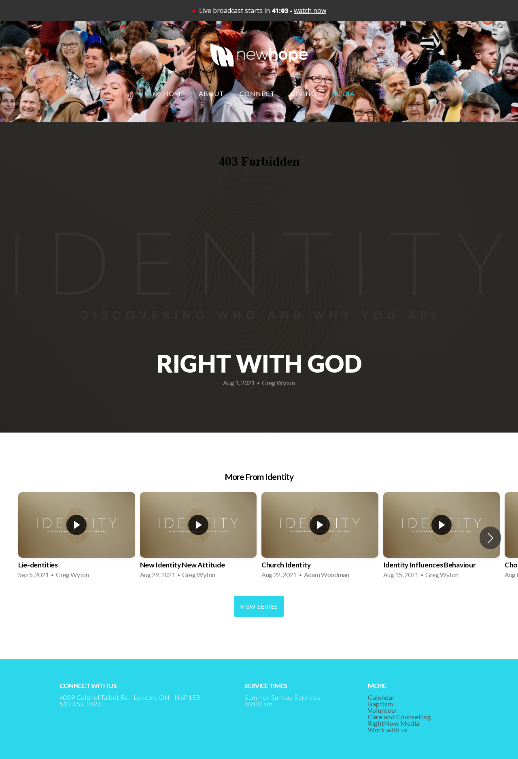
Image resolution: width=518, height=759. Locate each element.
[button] (490, 538)
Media (343, 93)
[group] (76, 538)
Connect (258, 93)
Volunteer (382, 710)
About (212, 93)
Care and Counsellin (397, 717)
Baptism (380, 704)
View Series (259, 606)
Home (174, 93)
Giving (304, 93)
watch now (310, 10)
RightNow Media (394, 723)
